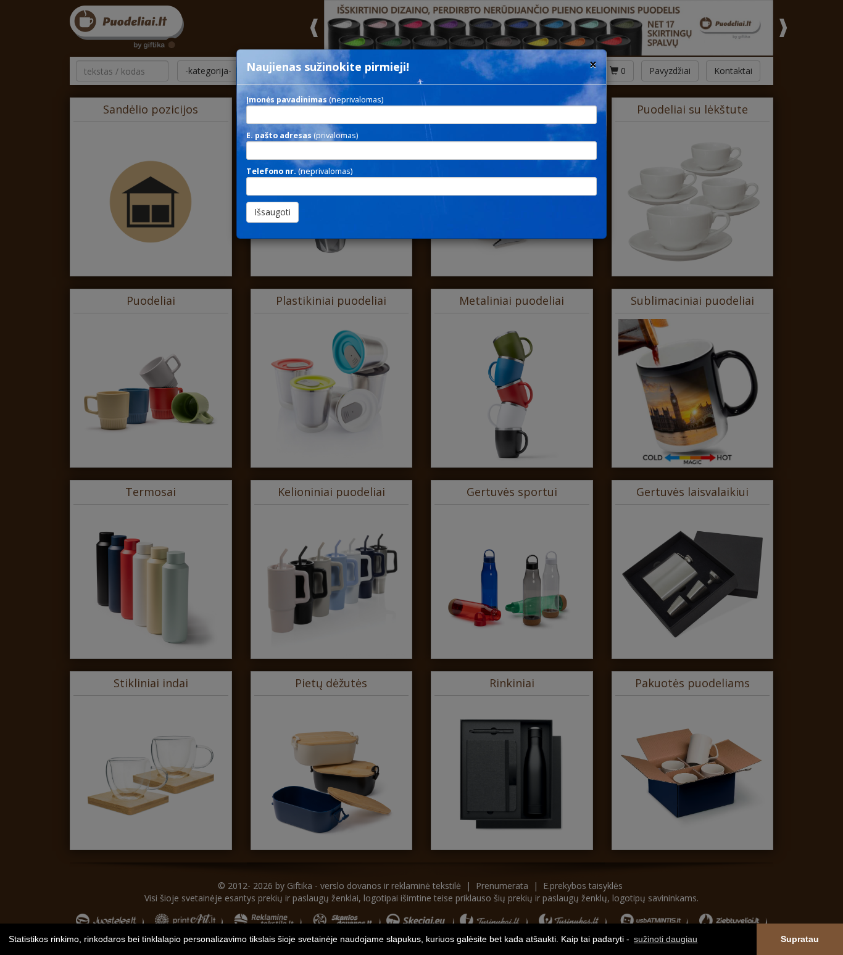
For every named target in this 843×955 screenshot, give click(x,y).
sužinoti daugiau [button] (665, 939)
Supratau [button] (800, 939)
